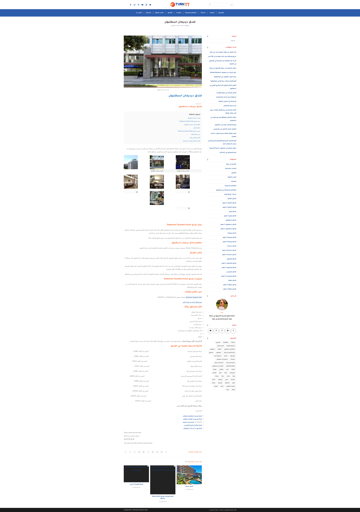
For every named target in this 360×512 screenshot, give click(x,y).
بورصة (214, 369)
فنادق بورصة (232, 233)
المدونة (148, 13)
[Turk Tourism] (180, 4)
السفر (225, 356)
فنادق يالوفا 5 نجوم (229, 289)
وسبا (227, 389)
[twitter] (150, 5)
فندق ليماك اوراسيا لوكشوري (193, 425)
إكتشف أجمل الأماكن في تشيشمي (224, 129)
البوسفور (232, 356)
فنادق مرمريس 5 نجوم (229, 276)
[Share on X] (166, 452)
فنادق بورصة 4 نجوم (229, 237)
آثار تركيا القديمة (231, 345)
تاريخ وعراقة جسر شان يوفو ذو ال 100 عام (222, 56)
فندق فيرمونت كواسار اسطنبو (192, 419)
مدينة (222, 386)
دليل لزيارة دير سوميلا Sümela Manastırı (223, 72)
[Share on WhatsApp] (126, 452)
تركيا (220, 372)
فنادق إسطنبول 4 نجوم (228, 224)
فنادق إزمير (232, 211)
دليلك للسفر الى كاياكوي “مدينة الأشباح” (222, 148)
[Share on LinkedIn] (152, 452)
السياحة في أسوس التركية (227, 101)
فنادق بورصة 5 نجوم (229, 242)
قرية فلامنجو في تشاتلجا (228, 152)
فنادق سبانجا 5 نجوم (229, 254)
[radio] (133, 439)
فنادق (213, 379)
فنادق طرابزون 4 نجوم (229, 263)
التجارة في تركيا (231, 164)
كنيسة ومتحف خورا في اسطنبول (225, 125)
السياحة (233, 359)
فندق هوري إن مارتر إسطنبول (192, 428)
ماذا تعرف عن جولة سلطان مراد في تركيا (223, 52)
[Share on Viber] (148, 452)
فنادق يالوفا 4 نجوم (229, 285)
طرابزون (220, 379)
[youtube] (142, 5)
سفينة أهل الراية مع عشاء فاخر (192, 302)
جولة (234, 376)
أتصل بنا (139, 13)
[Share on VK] (144, 452)
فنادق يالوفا (232, 280)
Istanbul (225, 342)
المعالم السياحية (190, 13)
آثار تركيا (218, 342)
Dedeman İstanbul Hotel (194, 297)
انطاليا (233, 369)
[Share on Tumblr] (134, 452)
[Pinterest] (216, 330)
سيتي (226, 379)
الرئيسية (221, 13)
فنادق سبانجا (231, 246)
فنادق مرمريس (231, 272)
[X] (233, 330)
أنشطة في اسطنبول (229, 349)
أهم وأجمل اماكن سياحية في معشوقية (223, 81)
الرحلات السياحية (230, 168)
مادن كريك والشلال (229, 106)
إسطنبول (212, 349)
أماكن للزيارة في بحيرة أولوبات (226, 93)
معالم (233, 389)
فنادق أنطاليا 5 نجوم (229, 207)
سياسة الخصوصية (228, 510)
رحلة (223, 376)
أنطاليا (219, 349)
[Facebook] (130, 5)
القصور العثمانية (230, 366)
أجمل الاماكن (220, 345)
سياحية (233, 379)
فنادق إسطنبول (231, 220)
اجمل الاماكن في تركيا (229, 352)
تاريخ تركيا (232, 372)
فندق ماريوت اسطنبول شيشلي (192, 416)
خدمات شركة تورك (230, 194)
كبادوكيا (220, 383)
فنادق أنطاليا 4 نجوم (229, 203)
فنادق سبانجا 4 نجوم (229, 250)
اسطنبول (218, 352)
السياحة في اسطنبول (222, 359)
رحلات (228, 376)
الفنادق (170, 13)
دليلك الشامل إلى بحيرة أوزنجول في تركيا (222, 68)
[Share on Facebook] (162, 452)
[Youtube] (210, 330)
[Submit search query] (210, 4)
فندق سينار (189, 486)
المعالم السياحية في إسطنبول (226, 190)
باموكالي (221, 369)
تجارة (225, 372)
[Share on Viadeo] (130, 452)
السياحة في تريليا (219, 362)
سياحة (217, 376)
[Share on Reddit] (139, 452)
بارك (227, 369)
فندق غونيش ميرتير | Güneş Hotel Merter (163, 497)
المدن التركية (159, 13)
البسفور (211, 352)
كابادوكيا (227, 383)
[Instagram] (134, 5)
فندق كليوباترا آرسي (136, 484)
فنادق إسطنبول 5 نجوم (228, 229)
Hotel (233, 342)
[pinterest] (138, 5)
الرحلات (212, 13)
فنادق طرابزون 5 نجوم (229, 267)
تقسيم (214, 372)
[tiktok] (146, 5)
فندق (233, 383)
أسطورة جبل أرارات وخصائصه (226, 97)
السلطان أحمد (217, 356)
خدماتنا (203, 13)
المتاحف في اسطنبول (217, 366)
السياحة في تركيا (230, 362)
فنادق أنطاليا (232, 199)
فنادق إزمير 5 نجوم (230, 216)
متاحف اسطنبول (230, 386)
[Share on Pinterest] (157, 452)
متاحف (213, 383)
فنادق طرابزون (231, 259)
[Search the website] (221, 4)
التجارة (179, 13)
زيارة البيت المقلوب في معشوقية (225, 77)
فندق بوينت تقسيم (188, 422)
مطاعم (216, 386)
